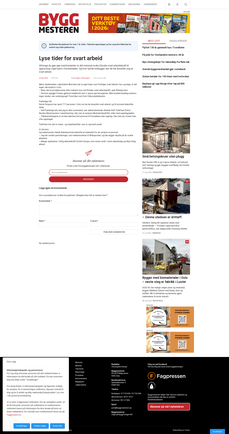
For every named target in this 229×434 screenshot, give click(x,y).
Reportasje (84, 4)
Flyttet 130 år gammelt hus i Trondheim (163, 47)
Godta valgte (40, 426)
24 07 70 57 (128, 397)
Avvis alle (57, 426)
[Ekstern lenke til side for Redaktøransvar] (168, 386)
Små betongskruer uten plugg (163, 156)
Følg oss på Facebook (157, 364)
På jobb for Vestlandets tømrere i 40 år (163, 54)
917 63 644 (125, 393)
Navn (42, 221)
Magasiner (134, 4)
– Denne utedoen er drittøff (162, 217)
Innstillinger (217, 431)
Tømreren (69, 4)
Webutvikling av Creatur (181, 430)
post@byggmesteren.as (121, 408)
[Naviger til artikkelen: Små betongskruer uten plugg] (166, 135)
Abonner (44, 4)
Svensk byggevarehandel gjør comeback (164, 69)
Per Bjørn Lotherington (82, 78)
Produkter (100, 4)
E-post (94, 221)
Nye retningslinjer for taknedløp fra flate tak (165, 62)
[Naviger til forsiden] (59, 23)
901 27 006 (125, 400)
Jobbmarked (150, 4)
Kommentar (45, 201)
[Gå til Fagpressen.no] (168, 376)
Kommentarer (117, 4)
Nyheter (56, 4)
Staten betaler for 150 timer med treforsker (165, 76)
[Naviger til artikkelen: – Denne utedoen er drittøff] (166, 196)
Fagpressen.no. (14, 415)
